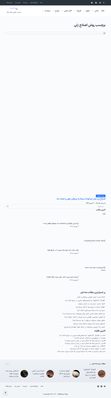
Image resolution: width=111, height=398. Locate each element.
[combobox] (57, 206)
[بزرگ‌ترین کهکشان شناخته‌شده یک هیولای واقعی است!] (93, 225)
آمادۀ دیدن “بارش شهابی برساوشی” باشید (91, 297)
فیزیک (79, 11)
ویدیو (57, 11)
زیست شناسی (101, 196)
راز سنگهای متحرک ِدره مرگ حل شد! (86, 346)
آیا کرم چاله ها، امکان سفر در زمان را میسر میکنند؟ (82, 341)
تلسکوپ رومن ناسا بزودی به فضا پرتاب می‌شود (89, 324)
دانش (97, 11)
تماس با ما (17, 3)
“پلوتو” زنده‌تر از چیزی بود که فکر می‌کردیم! (90, 307)
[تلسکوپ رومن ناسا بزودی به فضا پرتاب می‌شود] (24, 374)
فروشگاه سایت (33, 3)
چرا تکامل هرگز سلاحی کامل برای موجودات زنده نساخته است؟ (84, 314)
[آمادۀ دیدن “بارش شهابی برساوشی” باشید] (50, 374)
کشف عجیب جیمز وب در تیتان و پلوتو (92, 304)
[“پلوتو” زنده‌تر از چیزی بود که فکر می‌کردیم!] (76, 374)
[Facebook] (100, 2)
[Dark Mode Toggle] (5, 392)
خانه (41, 3)
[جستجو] (103, 2)
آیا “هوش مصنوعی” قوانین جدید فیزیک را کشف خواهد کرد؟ (84, 317)
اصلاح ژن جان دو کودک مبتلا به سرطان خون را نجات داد (80, 199)
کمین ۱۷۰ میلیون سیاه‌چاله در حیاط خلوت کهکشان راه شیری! (84, 327)
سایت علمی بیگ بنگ (14, 12)
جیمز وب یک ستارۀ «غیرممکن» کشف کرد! (91, 310)
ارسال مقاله (9, 3)
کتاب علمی (68, 11)
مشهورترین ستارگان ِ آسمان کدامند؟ (86, 338)
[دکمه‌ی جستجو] (8, 206)
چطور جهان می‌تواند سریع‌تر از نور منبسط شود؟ (88, 320)
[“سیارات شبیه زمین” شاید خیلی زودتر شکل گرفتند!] (93, 279)
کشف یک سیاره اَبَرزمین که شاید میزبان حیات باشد (74, 351)
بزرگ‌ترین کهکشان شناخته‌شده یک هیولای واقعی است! (61, 223)
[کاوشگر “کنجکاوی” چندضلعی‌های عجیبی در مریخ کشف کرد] (101, 374)
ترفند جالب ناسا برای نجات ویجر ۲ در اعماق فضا (63, 250)
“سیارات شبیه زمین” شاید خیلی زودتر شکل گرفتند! (63, 277)
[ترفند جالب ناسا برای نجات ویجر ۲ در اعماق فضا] (93, 252)
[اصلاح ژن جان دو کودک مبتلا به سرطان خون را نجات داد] (55, 113)
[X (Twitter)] (96, 2)
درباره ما (25, 3)
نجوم (88, 11)
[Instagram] (92, 2)
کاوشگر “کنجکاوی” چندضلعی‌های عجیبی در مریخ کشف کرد (85, 300)
